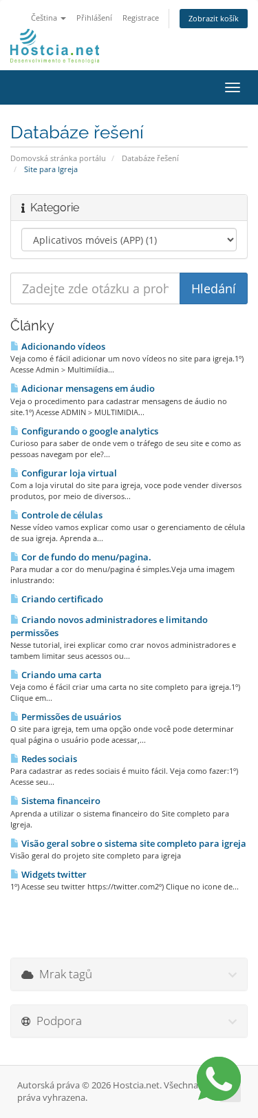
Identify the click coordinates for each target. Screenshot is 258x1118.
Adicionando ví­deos (62, 346)
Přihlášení (94, 17)
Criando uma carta (60, 674)
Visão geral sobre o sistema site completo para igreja (132, 843)
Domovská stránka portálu (58, 158)
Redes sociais (48, 758)
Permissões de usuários (70, 716)
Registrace (140, 17)
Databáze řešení (150, 158)
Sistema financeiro (59, 800)
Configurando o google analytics (88, 431)
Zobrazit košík (214, 18)
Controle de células (61, 515)
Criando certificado (61, 599)
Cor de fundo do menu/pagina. (85, 557)
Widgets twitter (53, 874)
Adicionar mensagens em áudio (87, 388)
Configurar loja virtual (68, 473)
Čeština (45, 17)
